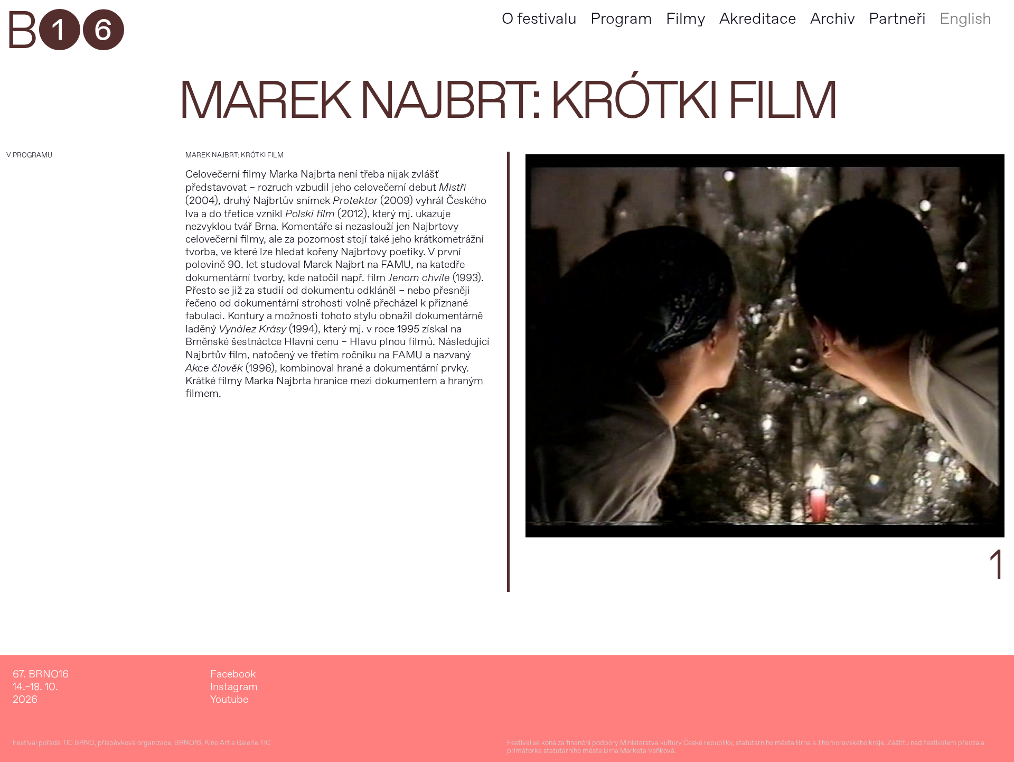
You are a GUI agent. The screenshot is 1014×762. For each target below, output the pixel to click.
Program (621, 19)
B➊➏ (64, 31)
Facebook (233, 674)
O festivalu (539, 19)
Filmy (686, 19)
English (965, 19)
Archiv (832, 19)
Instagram (234, 687)
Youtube (229, 699)
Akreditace (757, 19)
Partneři (897, 19)
